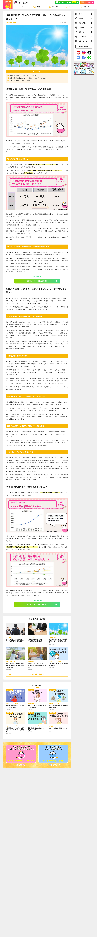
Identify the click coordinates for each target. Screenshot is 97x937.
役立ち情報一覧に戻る (37, 674)
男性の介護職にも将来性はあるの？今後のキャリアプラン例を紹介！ (28, 78)
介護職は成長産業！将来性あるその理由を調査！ (22, 75)
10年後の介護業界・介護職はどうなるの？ (21, 80)
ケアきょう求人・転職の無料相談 (37, 281)
